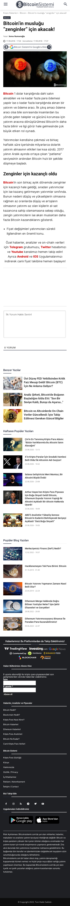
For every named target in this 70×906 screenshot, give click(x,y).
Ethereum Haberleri (12, 729)
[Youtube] (43, 804)
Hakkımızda (8, 767)
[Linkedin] (38, 277)
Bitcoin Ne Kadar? (11, 739)
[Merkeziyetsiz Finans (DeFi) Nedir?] (12, 553)
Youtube (17, 251)
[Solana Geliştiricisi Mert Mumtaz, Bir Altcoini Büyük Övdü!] (12, 479)
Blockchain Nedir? (11, 715)
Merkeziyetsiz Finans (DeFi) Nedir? (43, 548)
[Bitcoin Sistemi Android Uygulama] (22, 823)
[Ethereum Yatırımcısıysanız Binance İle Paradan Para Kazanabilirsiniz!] (12, 624)
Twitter (46, 247)
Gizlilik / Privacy (10, 772)
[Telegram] (46, 277)
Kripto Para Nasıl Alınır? (13, 719)
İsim (5, 679)
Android (22, 256)
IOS (35, 256)
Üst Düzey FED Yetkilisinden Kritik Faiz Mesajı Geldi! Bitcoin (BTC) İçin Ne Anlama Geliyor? (44, 382)
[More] (53, 277)
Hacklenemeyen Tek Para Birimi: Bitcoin (45, 566)
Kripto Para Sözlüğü (12, 757)
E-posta (8, 686)
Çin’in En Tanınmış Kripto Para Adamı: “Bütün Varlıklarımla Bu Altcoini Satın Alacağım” (44, 442)
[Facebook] (16, 277)
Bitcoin (23, 13)
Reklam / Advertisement (14, 781)
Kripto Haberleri (10, 13)
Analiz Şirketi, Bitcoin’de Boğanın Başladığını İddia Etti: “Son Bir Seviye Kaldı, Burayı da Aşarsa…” (44, 398)
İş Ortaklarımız (9, 777)
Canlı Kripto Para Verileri (14, 744)
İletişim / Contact (11, 786)
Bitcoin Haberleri (10, 724)
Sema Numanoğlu (17, 36)
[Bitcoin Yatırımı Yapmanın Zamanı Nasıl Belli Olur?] (12, 589)
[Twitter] (23, 277)
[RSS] (21, 804)
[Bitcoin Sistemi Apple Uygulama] (48, 823)
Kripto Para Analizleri (12, 734)
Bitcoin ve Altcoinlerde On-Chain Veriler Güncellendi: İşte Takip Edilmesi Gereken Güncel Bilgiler (44, 414)
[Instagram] (13, 804)
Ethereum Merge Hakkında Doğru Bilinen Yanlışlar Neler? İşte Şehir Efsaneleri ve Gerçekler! (42, 604)
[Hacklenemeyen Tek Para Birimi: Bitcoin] (12, 571)
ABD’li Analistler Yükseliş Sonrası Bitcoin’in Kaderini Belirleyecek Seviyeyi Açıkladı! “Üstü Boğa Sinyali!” (45, 518)
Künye (6, 762)
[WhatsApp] (31, 277)
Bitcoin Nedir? (9, 710)
